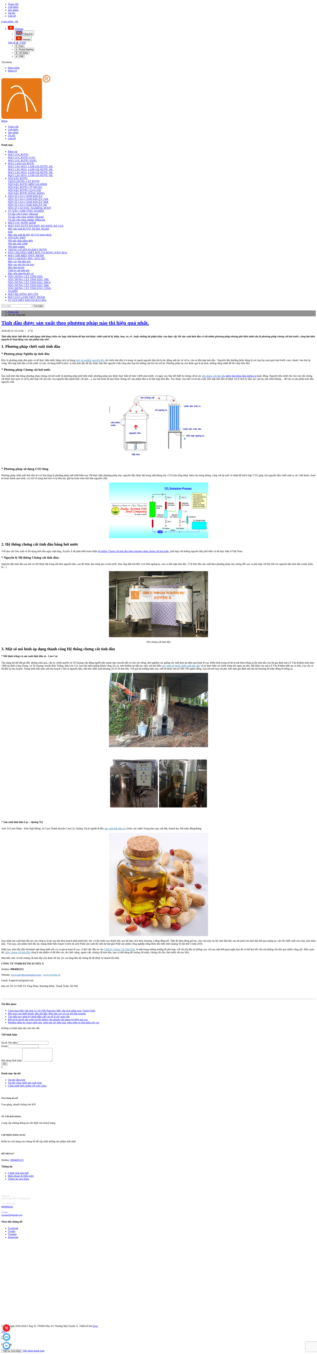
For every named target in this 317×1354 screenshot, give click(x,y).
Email (4, 1046)
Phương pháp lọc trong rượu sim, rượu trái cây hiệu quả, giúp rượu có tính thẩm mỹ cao (53, 1022)
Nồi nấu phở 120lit (18, 243)
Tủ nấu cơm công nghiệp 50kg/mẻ (26, 216)
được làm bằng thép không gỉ (229, 375)
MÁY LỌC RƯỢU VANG (22, 160)
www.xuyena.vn (51, 974)
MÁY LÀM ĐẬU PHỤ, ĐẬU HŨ (26, 258)
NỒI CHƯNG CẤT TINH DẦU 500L (28, 285)
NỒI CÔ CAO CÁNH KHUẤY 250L (28, 199)
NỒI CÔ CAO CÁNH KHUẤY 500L (28, 202)
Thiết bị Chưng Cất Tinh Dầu (120, 949)
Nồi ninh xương (16, 246)
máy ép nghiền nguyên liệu (90, 360)
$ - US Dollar (22, 53)
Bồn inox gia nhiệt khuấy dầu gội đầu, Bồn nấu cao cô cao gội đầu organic (47, 1013)
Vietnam (18, 28)
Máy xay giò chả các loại (21, 264)
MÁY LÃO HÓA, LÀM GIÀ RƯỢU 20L (30, 169)
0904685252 (17, 1160)
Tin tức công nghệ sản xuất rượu (25, 1082)
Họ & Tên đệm (9, 1042)
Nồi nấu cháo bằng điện (20, 240)
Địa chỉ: (6, 1196)
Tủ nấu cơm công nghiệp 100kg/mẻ (26, 219)
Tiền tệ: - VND (17, 42)
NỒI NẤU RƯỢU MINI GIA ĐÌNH (27, 184)
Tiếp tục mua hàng (11, 1351)
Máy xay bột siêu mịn (19, 261)
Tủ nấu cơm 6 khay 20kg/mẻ (23, 214)
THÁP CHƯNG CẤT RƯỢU (24, 181)
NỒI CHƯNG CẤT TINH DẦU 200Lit (29, 282)
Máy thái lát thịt (16, 267)
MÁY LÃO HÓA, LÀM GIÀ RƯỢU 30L (30, 172)
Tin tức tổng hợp (16, 1079)
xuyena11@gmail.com (11, 1215)
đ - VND (19, 56)
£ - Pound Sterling (24, 49)
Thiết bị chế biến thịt (18, 270)
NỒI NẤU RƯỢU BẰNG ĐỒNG (26, 193)
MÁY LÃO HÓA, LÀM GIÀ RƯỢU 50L (30, 175)
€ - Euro (19, 46)
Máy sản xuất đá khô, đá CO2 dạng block (30, 234)
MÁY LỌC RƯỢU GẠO (21, 157)
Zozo (95, 1326)
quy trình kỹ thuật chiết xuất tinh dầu (181, 665)
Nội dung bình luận (11, 1060)
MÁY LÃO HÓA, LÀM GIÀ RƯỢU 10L (30, 166)
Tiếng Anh (27, 34)
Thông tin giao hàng (18, 1178)
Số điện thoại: (9, 1203)
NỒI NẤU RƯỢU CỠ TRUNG (25, 187)
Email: (5, 1212)
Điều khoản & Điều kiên (21, 1176)
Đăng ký (12, 70)
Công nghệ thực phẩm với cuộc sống (27, 1085)
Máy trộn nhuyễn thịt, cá (21, 273)
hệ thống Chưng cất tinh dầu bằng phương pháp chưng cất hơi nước (133, 551)
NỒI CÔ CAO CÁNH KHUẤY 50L (27, 205)
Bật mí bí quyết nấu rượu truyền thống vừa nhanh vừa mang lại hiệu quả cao (48, 1019)
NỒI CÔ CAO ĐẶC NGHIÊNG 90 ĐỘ (29, 208)
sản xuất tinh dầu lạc (115, 828)
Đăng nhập (13, 67)
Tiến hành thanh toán (33, 1350)
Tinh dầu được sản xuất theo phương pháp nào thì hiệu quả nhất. (75, 323)
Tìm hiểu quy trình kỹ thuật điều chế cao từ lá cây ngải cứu (39, 1016)
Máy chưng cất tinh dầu (17, 952)
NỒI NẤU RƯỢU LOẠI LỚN (24, 190)
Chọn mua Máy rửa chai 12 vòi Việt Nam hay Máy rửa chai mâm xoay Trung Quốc (51, 1010)
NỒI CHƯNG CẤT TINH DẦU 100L (28, 279)
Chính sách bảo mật (18, 1173)
